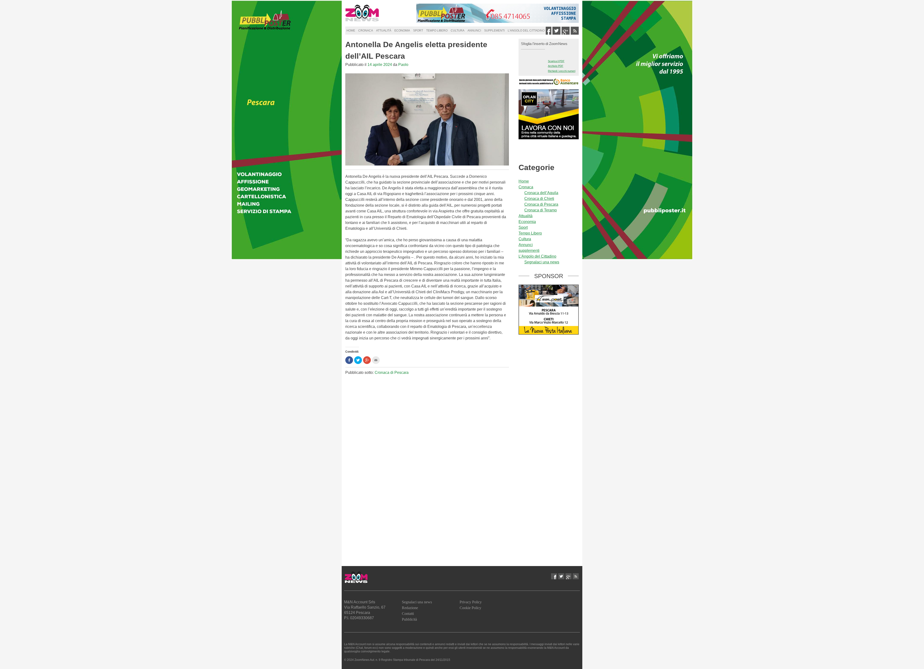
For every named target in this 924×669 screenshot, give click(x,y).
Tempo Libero (437, 30)
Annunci (474, 30)
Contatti (408, 614)
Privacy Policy (471, 602)
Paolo (403, 65)
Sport (418, 30)
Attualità (383, 30)
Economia (402, 30)
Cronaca (365, 30)
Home (350, 30)
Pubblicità (409, 619)
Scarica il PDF (556, 61)
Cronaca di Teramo (540, 210)
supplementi (494, 30)
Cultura (457, 30)
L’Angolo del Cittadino (526, 30)
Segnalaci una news (541, 262)
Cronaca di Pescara (392, 372)
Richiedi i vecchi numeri (561, 71)
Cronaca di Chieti (539, 199)
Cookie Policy (470, 608)
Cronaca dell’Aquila (541, 193)
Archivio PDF (555, 65)
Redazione (410, 608)
